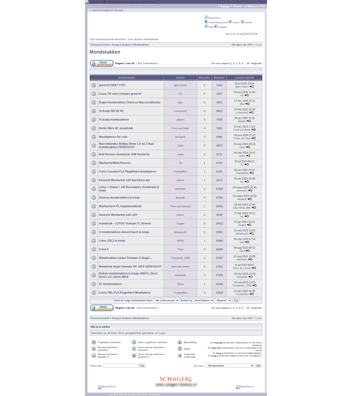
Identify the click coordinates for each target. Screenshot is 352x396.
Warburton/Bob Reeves (115, 163)
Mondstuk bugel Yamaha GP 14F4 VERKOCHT (130, 266)
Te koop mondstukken (114, 119)
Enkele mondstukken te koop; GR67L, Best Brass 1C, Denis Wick (128, 275)
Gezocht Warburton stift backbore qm (124, 180)
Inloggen (222, 27)
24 (248, 63)
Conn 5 (103, 249)
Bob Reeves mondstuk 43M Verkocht (124, 154)
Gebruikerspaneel (218, 22)
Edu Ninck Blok (242, 207)
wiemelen (180, 188)
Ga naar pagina (220, 63)
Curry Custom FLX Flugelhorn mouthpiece (127, 171)
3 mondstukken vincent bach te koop (124, 232)
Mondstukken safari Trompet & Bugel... (125, 258)
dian (180, 102)
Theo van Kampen (180, 206)
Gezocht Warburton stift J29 (118, 215)
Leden (235, 22)
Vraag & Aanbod (121, 44)
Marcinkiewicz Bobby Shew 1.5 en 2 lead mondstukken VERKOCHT (126, 145)
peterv (180, 180)
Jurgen (180, 223)
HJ (180, 93)
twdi (242, 242)
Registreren (214, 18)
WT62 (180, 240)
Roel (180, 249)
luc (242, 181)
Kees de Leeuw (180, 266)
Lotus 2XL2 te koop (112, 240)
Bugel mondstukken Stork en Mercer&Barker (130, 102)
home (225, 6)
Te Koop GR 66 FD (111, 111)
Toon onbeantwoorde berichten (107, 39)
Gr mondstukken (110, 284)
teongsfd (180, 136)
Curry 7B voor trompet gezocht (120, 93)
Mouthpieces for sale (113, 137)
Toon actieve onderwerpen (143, 39)
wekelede (180, 275)
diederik (180, 197)
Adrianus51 (180, 232)
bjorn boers (180, 85)
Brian (180, 284)
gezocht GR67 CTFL (112, 85)
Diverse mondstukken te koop (119, 197)
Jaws (180, 145)
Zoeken (248, 22)
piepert (180, 119)
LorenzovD (180, 111)
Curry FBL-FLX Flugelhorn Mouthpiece (125, 292)
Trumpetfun (180, 171)
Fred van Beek (180, 128)
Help (210, 27)
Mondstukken (141, 44)
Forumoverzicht (100, 44)
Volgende (256, 63)
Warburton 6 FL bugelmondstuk (120, 206)
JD (180, 163)
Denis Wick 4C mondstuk (116, 128)
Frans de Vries (242, 138)
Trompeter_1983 (180, 258)
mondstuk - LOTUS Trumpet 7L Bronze (125, 223)
